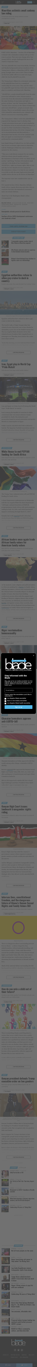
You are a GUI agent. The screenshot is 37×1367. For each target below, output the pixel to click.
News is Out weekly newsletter (17, 700)
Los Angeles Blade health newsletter (18, 703)
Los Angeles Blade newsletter (16, 698)
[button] (18, 699)
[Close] (33, 655)
